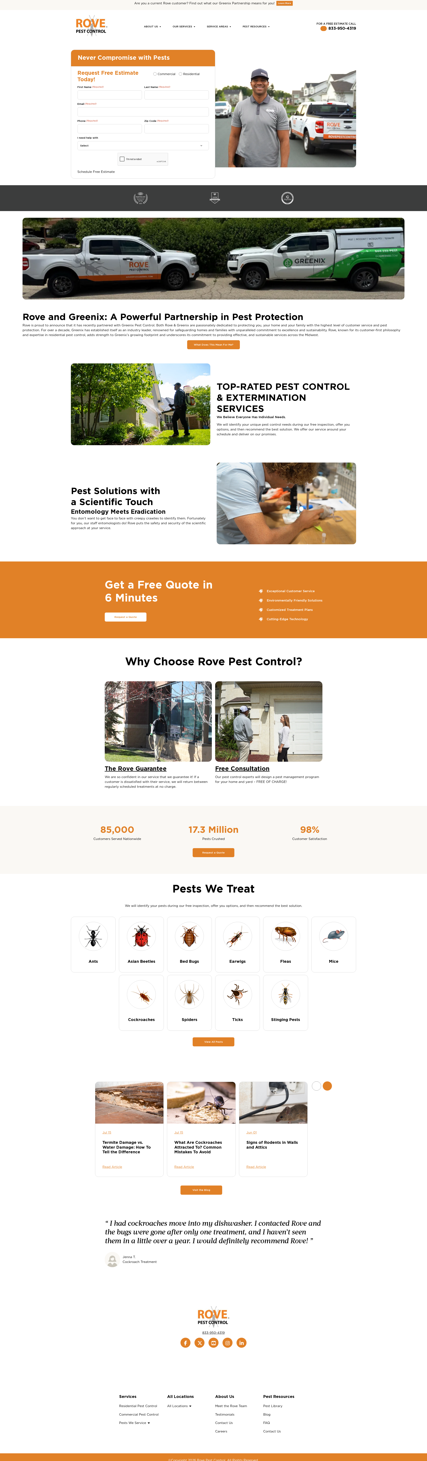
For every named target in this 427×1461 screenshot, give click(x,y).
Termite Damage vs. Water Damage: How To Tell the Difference (126, 1147)
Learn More (284, 3)
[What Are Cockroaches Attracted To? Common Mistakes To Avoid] (201, 1103)
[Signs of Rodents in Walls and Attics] (273, 1103)
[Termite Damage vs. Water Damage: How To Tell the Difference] (129, 1103)
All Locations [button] (177, 1406)
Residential (191, 74)
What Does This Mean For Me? (213, 344)
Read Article (112, 1167)
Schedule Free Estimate (96, 172)
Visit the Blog (201, 1190)
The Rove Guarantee (136, 768)
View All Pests (213, 1041)
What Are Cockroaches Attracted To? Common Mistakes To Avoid (198, 1147)
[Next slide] (327, 1086)
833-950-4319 (342, 28)
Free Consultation (242, 768)
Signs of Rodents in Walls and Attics (272, 1145)
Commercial (166, 74)
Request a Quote (125, 617)
